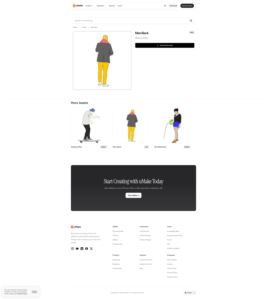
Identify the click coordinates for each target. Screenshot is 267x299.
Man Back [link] (117, 147)
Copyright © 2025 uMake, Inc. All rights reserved (127, 293)
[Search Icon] (133, 20)
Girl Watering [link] (160, 147)
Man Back (94, 27)
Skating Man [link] (76, 147)
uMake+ (75, 27)
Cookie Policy (22, 294)
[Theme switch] (165, 5)
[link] (89, 126)
